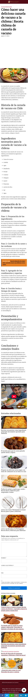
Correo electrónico (7, 565)
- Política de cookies (13, 684)
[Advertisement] (14, 51)
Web (2, 573)
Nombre (3, 558)
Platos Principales (6, 6)
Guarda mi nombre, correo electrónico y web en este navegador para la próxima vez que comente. (14, 583)
